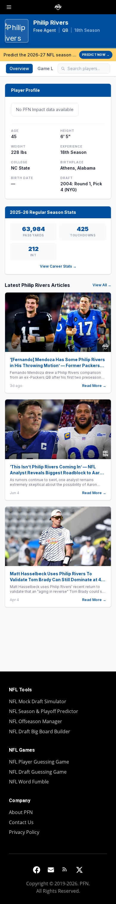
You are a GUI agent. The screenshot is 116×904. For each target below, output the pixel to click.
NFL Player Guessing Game (39, 761)
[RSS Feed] (65, 870)
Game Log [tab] (48, 68)
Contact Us (21, 822)
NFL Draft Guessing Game (38, 772)
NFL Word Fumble (29, 781)
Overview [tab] (19, 68)
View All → (102, 285)
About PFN (21, 812)
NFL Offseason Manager (35, 721)
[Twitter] (79, 870)
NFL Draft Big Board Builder (39, 731)
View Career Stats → (58, 266)
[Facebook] (36, 870)
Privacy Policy (24, 832)
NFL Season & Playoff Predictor (43, 711)
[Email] (51, 870)
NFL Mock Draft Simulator (37, 701)
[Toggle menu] (9, 7)
